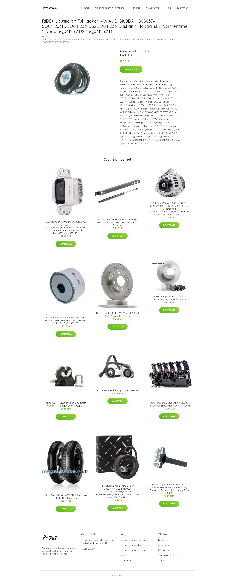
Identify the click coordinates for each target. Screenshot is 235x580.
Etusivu (45, 36)
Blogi (168, 7)
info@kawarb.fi (88, 549)
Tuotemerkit (183, 7)
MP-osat (84, 7)
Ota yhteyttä (164, 545)
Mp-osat (124, 555)
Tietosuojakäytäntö (167, 555)
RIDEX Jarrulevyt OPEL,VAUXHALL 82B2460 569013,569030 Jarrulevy (117, 314)
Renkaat (135, 7)
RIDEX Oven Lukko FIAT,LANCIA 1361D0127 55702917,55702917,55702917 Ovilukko (66, 404)
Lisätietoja (131, 69)
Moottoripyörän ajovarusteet (133, 540)
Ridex (146, 51)
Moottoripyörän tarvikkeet (110, 7)
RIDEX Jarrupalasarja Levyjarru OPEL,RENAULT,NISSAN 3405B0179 (169, 298)
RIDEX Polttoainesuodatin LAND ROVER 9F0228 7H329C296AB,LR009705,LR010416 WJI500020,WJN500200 (66, 320)
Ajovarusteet (153, 7)
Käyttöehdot (164, 550)
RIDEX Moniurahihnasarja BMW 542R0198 (117, 390)
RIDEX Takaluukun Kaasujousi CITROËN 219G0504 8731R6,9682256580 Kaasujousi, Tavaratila (117, 222)
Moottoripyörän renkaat (131, 545)
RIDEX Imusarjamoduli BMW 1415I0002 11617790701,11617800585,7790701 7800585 (169, 404)
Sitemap (162, 560)
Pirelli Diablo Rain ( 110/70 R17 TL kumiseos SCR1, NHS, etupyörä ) (66, 496)
